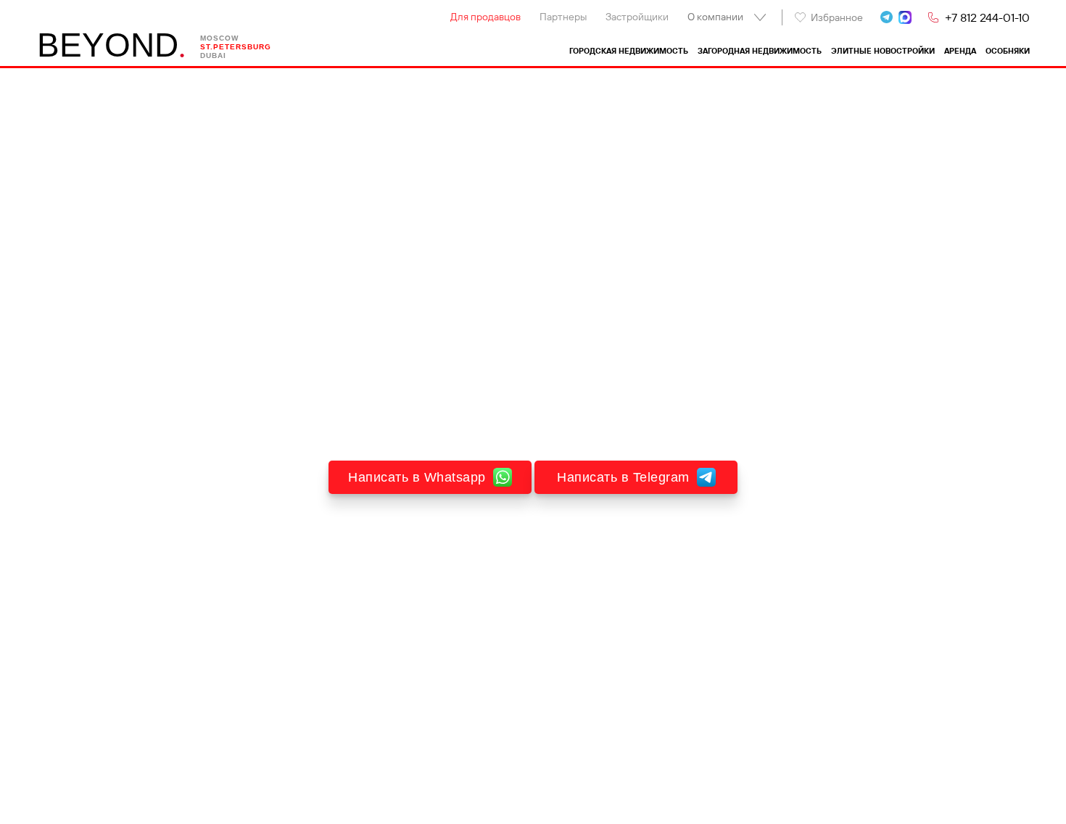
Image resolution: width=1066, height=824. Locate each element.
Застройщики (637, 16)
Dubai (213, 55)
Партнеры (563, 16)
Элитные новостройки (883, 51)
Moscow (219, 38)
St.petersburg (235, 47)
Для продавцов (485, 16)
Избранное (837, 17)
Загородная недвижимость (760, 51)
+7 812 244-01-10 (987, 17)
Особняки (1008, 51)
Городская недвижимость (628, 51)
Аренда (960, 51)
